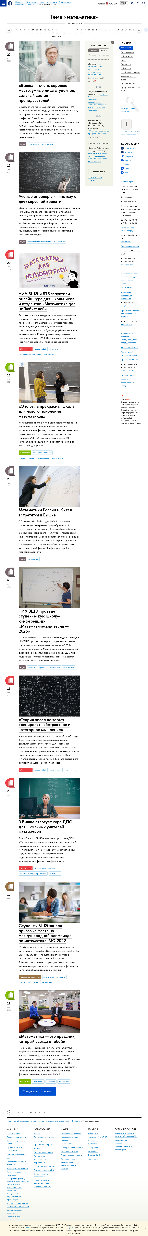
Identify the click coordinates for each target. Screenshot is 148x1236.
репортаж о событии (42, 452)
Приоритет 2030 (128, 83)
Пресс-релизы (127, 375)
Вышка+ (37, 1148)
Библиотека (93, 1133)
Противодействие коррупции (15, 1173)
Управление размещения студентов (126, 295)
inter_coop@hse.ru (129, 347)
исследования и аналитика (39, 241)
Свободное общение (130, 72)
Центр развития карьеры (44, 1166)
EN (126, 3)
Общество (126, 68)
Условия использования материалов (127, 382)
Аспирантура (39, 1156)
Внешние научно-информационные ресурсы (68, 1165)
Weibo (127, 164)
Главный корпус (127, 181)
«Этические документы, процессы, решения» (98, 132)
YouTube (128, 152)
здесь (28, 1228)
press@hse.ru (127, 370)
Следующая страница (36, 1091)
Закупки (10, 1158)
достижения (49, 977)
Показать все (96, 171)
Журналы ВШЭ (94, 1155)
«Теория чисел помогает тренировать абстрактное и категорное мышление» (44, 724)
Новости (76, 1121)
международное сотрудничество (34, 458)
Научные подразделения (71, 1133)
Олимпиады (39, 1141)
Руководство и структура (17, 1137)
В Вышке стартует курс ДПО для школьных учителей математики (46, 827)
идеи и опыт (38, 1081)
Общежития (126, 287)
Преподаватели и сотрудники (14, 1149)
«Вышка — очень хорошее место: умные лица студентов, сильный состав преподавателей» (47, 93)
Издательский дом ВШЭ (97, 1137)
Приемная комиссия (130, 246)
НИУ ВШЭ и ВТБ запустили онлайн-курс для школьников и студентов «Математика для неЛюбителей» (47, 301)
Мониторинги (66, 1143)
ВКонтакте (129, 148)
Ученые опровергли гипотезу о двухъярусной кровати (47, 199)
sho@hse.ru (126, 305)
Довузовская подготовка (44, 1137)
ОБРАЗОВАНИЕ (42, 1129)
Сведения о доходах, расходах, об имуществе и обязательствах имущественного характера (18, 1184)
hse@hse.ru (126, 241)
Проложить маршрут (130, 354)
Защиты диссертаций (69, 1151)
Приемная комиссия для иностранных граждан (130, 313)
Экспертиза (126, 64)
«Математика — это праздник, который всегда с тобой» (47, 1038)
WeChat (128, 160)
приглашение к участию (49, 667)
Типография (93, 1147)
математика (47, 144)
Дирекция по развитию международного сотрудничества (129, 338)
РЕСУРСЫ (93, 1129)
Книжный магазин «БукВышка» (95, 1142)
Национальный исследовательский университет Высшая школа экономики (38, 1121)
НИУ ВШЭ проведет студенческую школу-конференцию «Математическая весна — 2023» (44, 621)
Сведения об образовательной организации (14, 1197)
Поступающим (127, 52)
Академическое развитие (71, 1155)
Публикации (93, 1159)
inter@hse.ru (126, 324)
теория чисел (69, 769)
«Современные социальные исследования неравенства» (95, 70)
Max (126, 172)
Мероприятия (99, 45)
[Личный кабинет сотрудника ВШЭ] (138, 3)
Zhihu (126, 168)
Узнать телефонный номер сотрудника (129, 229)
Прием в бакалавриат (43, 1144)
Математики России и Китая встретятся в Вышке (45, 512)
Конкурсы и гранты (69, 1159)
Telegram (128, 156)
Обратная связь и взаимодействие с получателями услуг (42, 1183)
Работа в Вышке (13, 1216)
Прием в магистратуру (43, 1152)
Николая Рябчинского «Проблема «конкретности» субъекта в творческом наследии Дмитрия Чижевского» (98, 102)
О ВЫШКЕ (12, 1129)
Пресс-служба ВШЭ (130, 359)
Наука (123, 60)
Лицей (37, 1133)
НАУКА (64, 1129)
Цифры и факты (13, 1133)
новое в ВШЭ (41, 349)
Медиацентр (93, 1151)
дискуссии (51, 1081)
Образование (127, 56)
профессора (33, 144)
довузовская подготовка (30, 354)
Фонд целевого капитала (17, 1168)
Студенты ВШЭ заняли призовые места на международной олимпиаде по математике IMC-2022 (45, 933)
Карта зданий (127, 351)
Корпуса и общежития (16, 1154)
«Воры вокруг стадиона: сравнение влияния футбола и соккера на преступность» (98, 157)
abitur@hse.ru (127, 264)
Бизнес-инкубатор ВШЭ (44, 1170)
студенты (54, 349)
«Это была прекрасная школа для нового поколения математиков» (46, 411)
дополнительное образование (33, 873)
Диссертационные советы (72, 1147)
